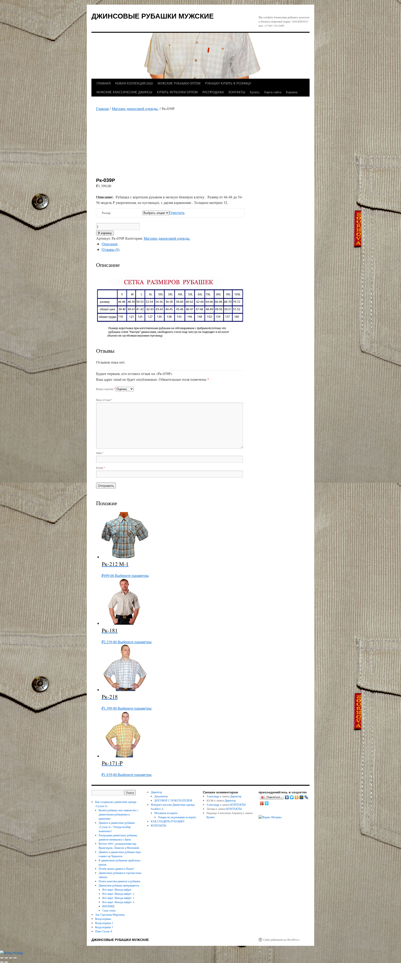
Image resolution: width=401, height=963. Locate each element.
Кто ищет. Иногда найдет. (117, 889)
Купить (255, 92)
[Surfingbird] (266, 803)
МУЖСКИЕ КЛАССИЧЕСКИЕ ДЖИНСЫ (124, 92)
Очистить (176, 212)
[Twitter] (291, 797)
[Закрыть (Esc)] (15, 958)
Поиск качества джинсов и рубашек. (120, 881)
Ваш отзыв (104, 400)
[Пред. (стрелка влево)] (2, 962)
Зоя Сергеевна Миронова (110, 914)
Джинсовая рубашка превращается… (120, 885)
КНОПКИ (108, 906)
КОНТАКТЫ (237, 92)
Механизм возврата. (166, 813)
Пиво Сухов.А (103, 931)
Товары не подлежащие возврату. (177, 817)
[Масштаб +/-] (2, 958)
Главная (102, 108)
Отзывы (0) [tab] (111, 249)
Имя (99, 453)
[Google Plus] (261, 803)
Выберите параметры (132, 575)
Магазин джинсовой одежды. (135, 108)
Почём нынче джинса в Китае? (116, 868)
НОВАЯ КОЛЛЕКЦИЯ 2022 (134, 83)
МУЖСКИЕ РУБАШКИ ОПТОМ (179, 83)
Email (100, 468)
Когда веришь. (103, 919)
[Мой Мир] (301, 797)
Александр (213, 796)
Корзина (291, 92)
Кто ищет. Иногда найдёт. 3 (118, 898)
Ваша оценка (105, 389)
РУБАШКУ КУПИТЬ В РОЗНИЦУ (228, 83)
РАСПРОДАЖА (213, 92)
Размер (106, 213)
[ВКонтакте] (287, 797)
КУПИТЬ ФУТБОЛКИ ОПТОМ (177, 92)
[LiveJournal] (306, 797)
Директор (156, 792)
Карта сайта (272, 92)
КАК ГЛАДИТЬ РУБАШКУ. (168, 821)
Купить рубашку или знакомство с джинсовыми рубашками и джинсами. (118, 814)
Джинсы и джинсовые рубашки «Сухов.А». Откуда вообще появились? (117, 827)
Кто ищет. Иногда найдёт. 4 (118, 902)
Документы (161, 796)
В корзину (105, 233)
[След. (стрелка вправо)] (6, 962)
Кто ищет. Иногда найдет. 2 (118, 893)
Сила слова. (109, 910)
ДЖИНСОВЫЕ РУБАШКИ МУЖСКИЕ (152, 16)
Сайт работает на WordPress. (281, 939)
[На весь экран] (6, 958)
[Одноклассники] (296, 797)
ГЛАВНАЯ (103, 83)
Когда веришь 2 (104, 923)
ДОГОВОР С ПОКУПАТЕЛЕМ (173, 800)
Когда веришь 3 (104, 927)
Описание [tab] (110, 243)
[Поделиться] (11, 958)
